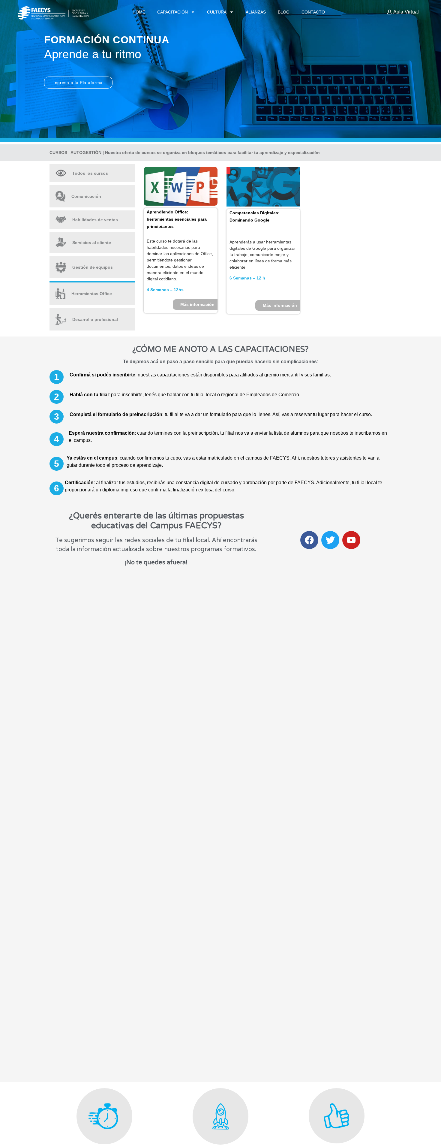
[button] (57, 377)
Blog (284, 12)
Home (139, 12)
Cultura (216, 12)
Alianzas (256, 12)
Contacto (313, 12)
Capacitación (172, 12)
